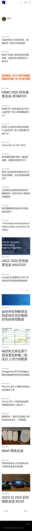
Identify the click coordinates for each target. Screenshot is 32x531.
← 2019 (6, 511)
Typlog (10, 528)
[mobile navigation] (29, 2)
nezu (19, 528)
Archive (28, 524)
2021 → (26, 511)
